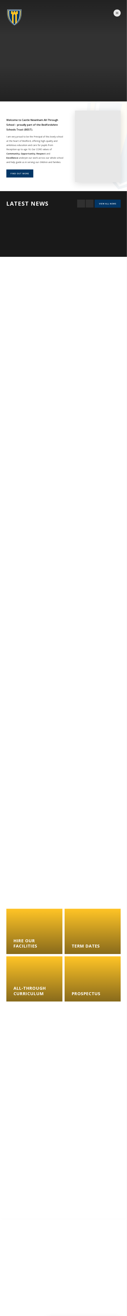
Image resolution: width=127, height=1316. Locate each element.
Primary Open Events (31, 517)
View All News (107, 203)
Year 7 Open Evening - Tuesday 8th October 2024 (30, 459)
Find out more (20, 173)
